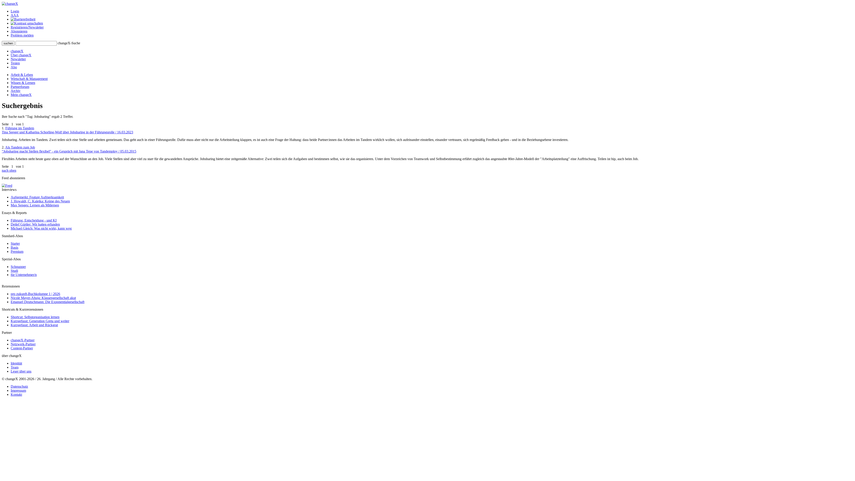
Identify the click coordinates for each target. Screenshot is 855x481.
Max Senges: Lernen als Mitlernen (35, 205)
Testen (15, 63)
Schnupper (18, 267)
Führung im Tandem (67, 130)
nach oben (9, 170)
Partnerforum (20, 87)
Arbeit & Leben (22, 75)
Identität (16, 363)
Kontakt (16, 394)
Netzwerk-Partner (23, 344)
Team (14, 367)
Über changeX (21, 55)
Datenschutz (19, 386)
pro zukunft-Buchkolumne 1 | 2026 (35, 294)
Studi (14, 271)
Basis (14, 247)
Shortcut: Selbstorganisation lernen (35, 317)
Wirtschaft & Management (29, 79)
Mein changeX (21, 95)
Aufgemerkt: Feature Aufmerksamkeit (37, 197)
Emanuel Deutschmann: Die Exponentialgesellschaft (47, 302)
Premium (17, 251)
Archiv (15, 91)
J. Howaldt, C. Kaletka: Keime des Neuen (40, 201)
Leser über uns (21, 371)
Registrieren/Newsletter (27, 27)
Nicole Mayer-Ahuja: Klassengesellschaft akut (43, 298)
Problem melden (22, 35)
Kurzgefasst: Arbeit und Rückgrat (34, 325)
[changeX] (10, 4)
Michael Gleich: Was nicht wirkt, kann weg (41, 228)
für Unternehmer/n (24, 275)
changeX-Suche (69, 43)
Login (15, 11)
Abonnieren (19, 31)
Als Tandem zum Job (69, 149)
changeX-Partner (23, 340)
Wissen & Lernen (23, 83)
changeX (17, 51)
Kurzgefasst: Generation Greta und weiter (40, 321)
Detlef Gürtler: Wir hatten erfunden (35, 224)
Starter (15, 243)
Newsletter (18, 59)
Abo (14, 67)
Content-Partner (22, 348)
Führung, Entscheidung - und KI (34, 220)
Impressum (18, 390)
